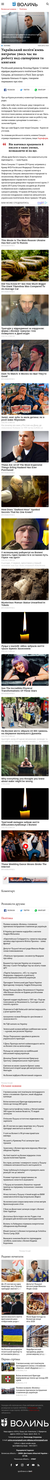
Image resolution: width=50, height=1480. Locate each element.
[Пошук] (47, 4)
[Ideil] (25, 1471)
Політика (23, 9)
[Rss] (39, 1465)
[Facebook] (11, 1465)
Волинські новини (8, 9)
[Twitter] (17, 1465)
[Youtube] (33, 1465)
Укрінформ (43, 138)
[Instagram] (22, 1465)
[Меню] (2, 4)
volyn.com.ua (32, 1408)
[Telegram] (28, 1465)
